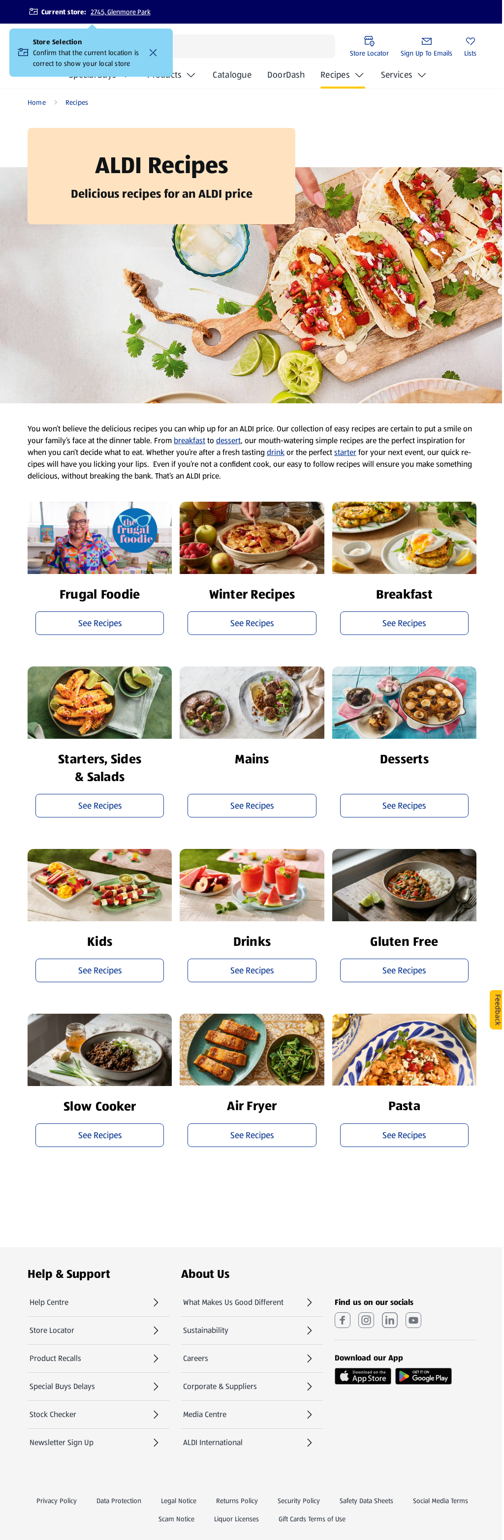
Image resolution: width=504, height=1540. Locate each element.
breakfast (189, 440)
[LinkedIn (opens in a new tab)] (390, 1320)
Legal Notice (178, 1501)
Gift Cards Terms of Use (312, 1519)
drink (275, 452)
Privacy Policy (56, 1501)
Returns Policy (237, 1501)
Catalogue (232, 77)
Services (396, 74)
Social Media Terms (440, 1501)
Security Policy (299, 1501)
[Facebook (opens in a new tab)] (342, 1320)
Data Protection (118, 1501)
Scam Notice (176, 1519)
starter (345, 452)
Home (37, 102)
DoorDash (286, 77)
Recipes (334, 74)
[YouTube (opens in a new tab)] (413, 1320)
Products (164, 74)
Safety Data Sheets (366, 1501)
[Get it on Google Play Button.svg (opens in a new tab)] (423, 1376)
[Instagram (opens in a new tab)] (366, 1320)
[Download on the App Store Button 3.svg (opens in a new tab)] (363, 1376)
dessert (228, 440)
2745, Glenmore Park (121, 11)
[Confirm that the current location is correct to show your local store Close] (153, 52)
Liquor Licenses (236, 1519)
